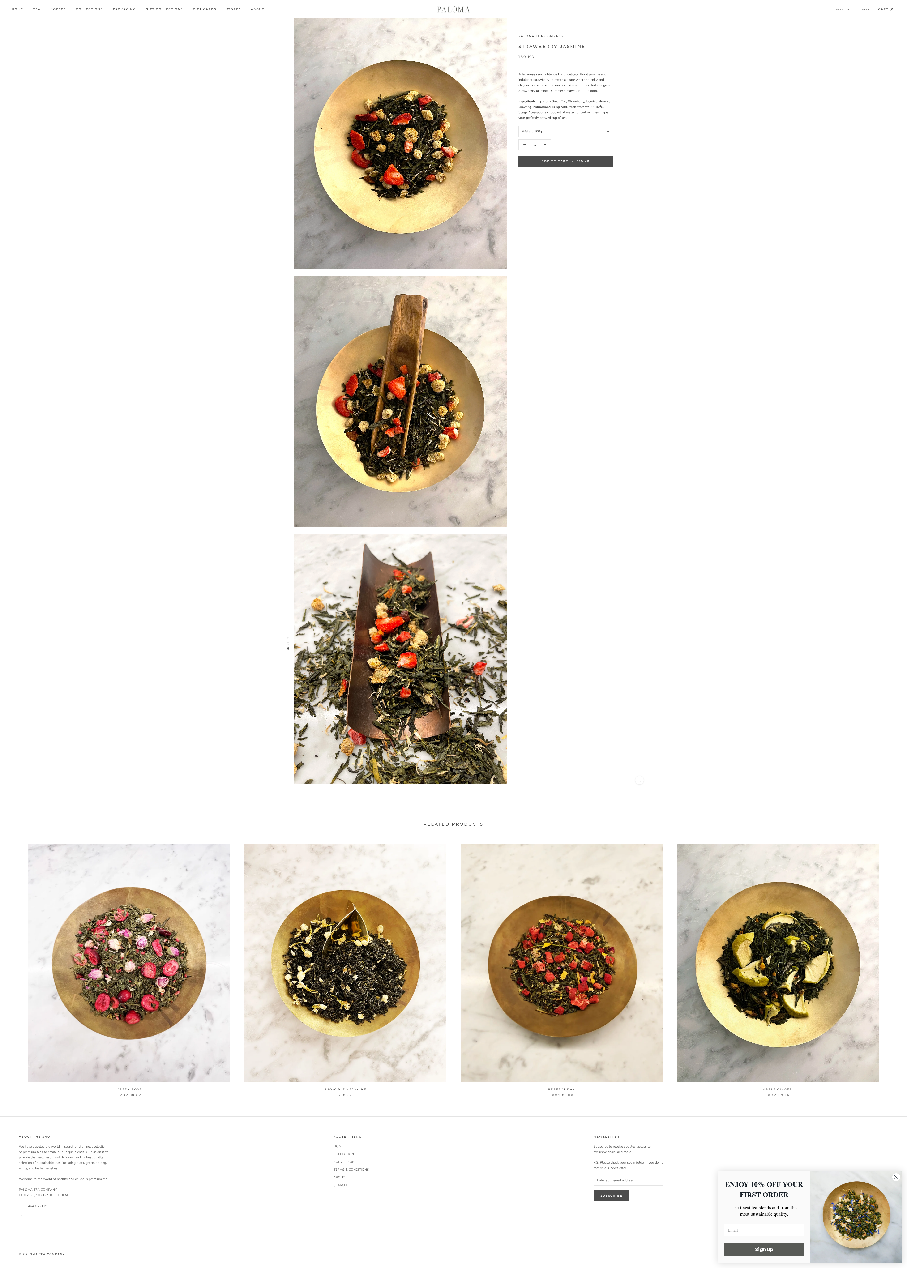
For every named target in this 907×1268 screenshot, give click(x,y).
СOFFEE (58, 9)
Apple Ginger (777, 1089)
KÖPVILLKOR (344, 1162)
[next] (892, 971)
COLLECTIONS (89, 9)
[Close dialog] (896, 1177)
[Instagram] (20, 1216)
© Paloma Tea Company (42, 1254)
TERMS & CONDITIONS (351, 1169)
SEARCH (340, 1185)
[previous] (14, 971)
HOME (17, 9)
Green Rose (129, 1089)
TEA (37, 9)
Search (864, 9)
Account (843, 9)
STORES (233, 9)
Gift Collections (164, 9)
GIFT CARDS (204, 9)
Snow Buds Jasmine (346, 1089)
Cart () (886, 9)
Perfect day (561, 1089)
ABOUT (257, 9)
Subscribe (611, 1195)
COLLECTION (344, 1154)
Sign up (764, 1249)
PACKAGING (124, 9)
